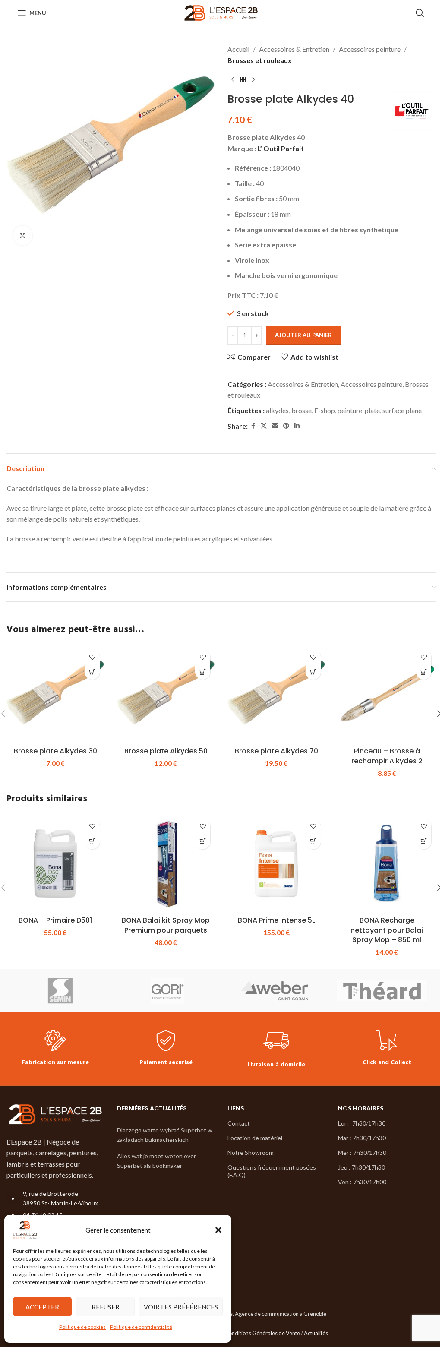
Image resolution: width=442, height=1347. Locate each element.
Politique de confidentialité (141, 1327)
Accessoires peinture (370, 49)
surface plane (402, 410)
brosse (301, 410)
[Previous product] (232, 79)
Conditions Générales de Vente (262, 1333)
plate (372, 410)
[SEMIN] (60, 990)
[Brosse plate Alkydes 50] (166, 694)
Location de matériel (254, 1137)
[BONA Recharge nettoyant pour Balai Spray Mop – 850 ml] (387, 863)
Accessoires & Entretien (294, 49)
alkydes (277, 410)
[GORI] (167, 990)
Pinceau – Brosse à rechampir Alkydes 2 (387, 755)
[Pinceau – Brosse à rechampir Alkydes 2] (387, 694)
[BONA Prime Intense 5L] (276, 863)
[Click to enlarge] (22, 235)
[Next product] (253, 79)
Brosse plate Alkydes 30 (55, 751)
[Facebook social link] (253, 426)
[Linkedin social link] (297, 426)
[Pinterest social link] (286, 426)
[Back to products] (243, 79)
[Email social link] (275, 426)
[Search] (420, 13)
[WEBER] (274, 990)
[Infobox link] (55, 1049)
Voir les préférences (181, 1307)
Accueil (238, 49)
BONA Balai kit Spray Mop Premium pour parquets (166, 925)
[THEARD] (382, 990)
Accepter (42, 1307)
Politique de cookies (82, 1327)
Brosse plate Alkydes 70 (276, 751)
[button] (218, 1230)
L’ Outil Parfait (280, 148)
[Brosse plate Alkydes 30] (55, 694)
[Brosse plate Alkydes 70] (276, 694)
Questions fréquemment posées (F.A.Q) (271, 1171)
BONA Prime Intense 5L (276, 920)
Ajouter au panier (303, 335)
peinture (350, 410)
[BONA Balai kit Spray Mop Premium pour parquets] (166, 863)
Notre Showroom (250, 1152)
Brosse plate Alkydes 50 (166, 751)
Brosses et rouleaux (259, 60)
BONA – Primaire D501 (55, 920)
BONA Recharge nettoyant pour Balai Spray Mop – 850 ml (386, 930)
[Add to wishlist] (92, 656)
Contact (238, 1123)
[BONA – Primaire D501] (55, 863)
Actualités (316, 1333)
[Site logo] (221, 12)
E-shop (324, 410)
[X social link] (263, 426)
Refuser (106, 1307)
